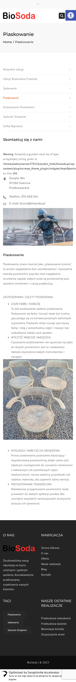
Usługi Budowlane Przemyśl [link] (20, 79)
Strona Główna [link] (50, 548)
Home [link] (7, 42)
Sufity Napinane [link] (12, 126)
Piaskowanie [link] (10, 98)
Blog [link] (44, 569)
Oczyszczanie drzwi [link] (53, 634)
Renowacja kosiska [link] (52, 629)
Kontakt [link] (46, 574)
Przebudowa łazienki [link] (54, 624)
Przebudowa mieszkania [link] (56, 618)
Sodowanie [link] (10, 88)
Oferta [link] (45, 558)
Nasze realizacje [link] (51, 564)
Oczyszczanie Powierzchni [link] (19, 107)
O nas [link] (44, 553)
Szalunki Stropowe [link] (14, 116)
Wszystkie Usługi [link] (13, 69)
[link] (70, 15)
